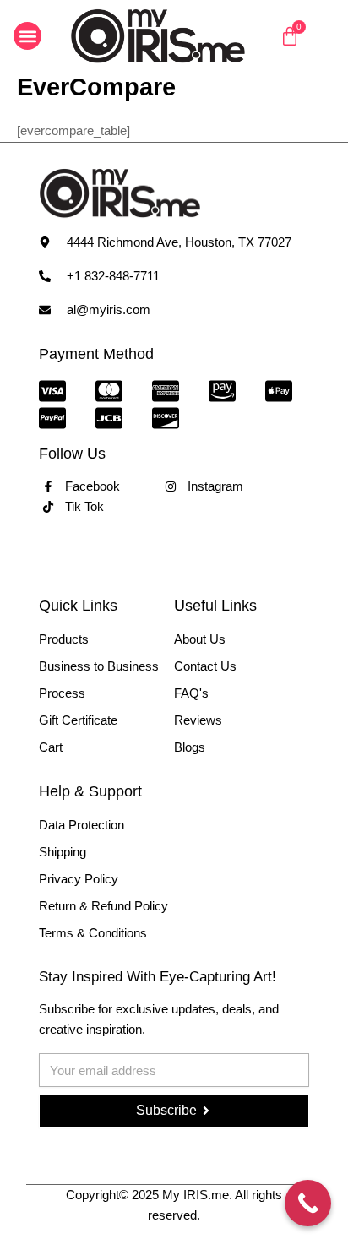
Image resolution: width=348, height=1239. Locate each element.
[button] (27, 36)
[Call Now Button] (308, 1203)
